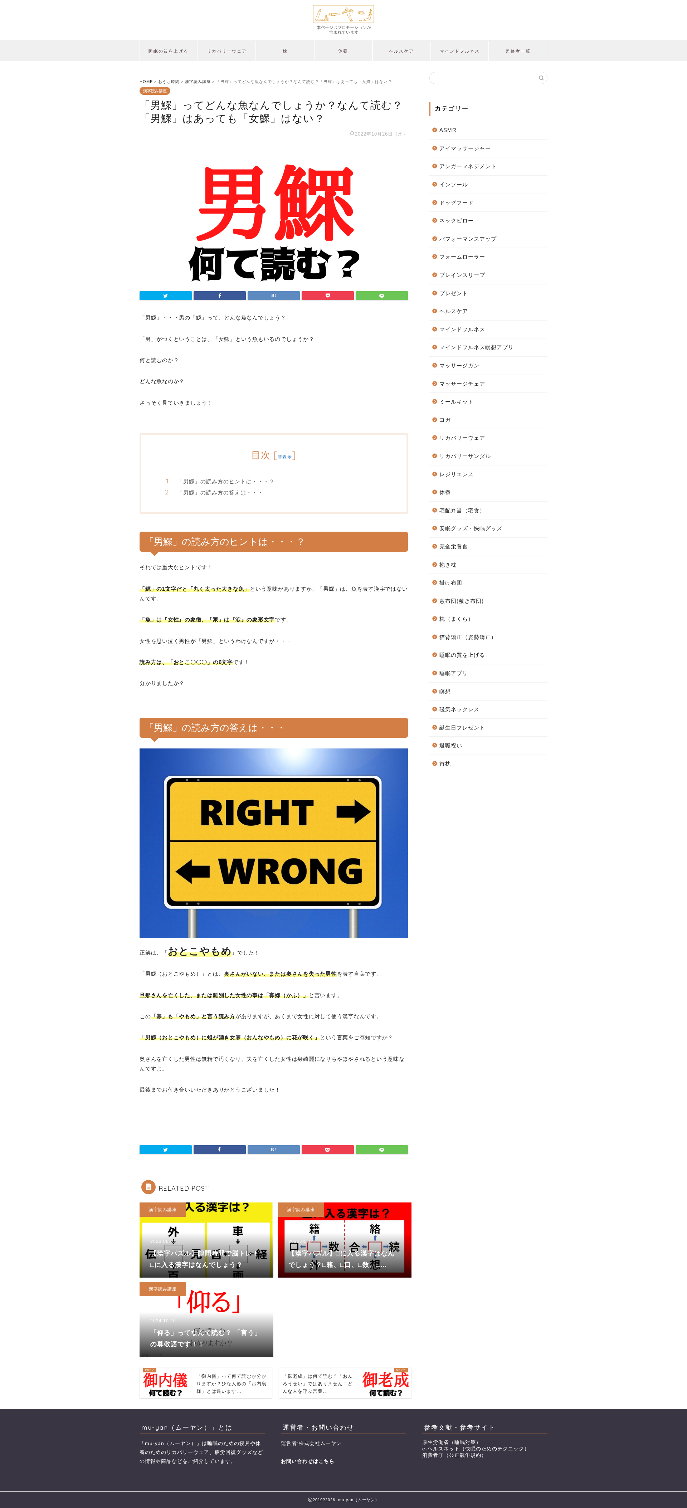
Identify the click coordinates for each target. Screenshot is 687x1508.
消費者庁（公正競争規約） (454, 1455)
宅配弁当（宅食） (462, 510)
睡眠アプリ (453, 673)
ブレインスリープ (462, 275)
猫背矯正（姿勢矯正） (468, 637)
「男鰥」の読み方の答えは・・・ (220, 492)
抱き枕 (448, 565)
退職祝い (450, 745)
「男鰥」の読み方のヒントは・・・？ (226, 481)
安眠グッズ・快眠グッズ (470, 528)
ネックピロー (456, 221)
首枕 (445, 764)
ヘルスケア (401, 51)
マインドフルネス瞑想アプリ (476, 347)
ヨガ (445, 420)
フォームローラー (462, 257)
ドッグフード (456, 203)
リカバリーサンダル (465, 456)
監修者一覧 (518, 51)
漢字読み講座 (155, 91)
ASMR (448, 130)
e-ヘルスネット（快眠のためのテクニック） (476, 1448)
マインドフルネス (460, 51)
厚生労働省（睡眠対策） (451, 1442)
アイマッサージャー (465, 148)
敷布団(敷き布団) (461, 601)
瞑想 (445, 691)
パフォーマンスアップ (468, 239)
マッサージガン (459, 365)
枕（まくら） (456, 619)
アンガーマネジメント (468, 166)
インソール (453, 184)
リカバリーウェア (227, 51)
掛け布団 (450, 583)
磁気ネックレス (459, 709)
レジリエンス (456, 474)
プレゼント (453, 293)
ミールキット (456, 402)
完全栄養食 (453, 546)
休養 (343, 51)
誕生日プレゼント (462, 727)
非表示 (285, 456)
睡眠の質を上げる (168, 51)
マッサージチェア (462, 384)
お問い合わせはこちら (308, 1461)
